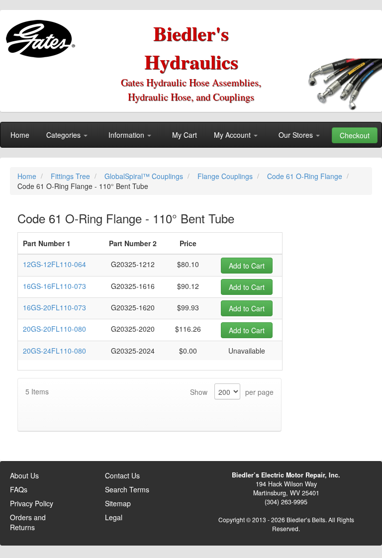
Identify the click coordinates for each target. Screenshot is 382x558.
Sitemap (118, 503)
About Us (24, 475)
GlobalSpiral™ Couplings (144, 176)
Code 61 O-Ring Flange (305, 176)
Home (27, 176)
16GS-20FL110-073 (54, 307)
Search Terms (127, 489)
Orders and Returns (28, 522)
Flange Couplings (226, 176)
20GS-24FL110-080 (54, 351)
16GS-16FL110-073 (54, 286)
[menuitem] (19, 134)
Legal (113, 517)
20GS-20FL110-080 (54, 329)
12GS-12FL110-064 (54, 264)
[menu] (191, 134)
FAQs (18, 489)
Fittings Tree (71, 176)
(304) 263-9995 (286, 501)
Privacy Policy (31, 503)
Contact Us (122, 475)
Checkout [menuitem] (355, 135)
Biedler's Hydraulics (191, 47)
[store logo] (42, 35)
